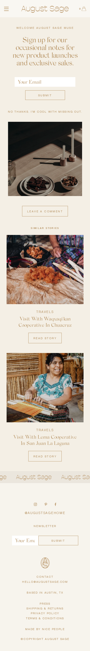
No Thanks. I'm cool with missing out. (45, 111)
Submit (45, 95)
